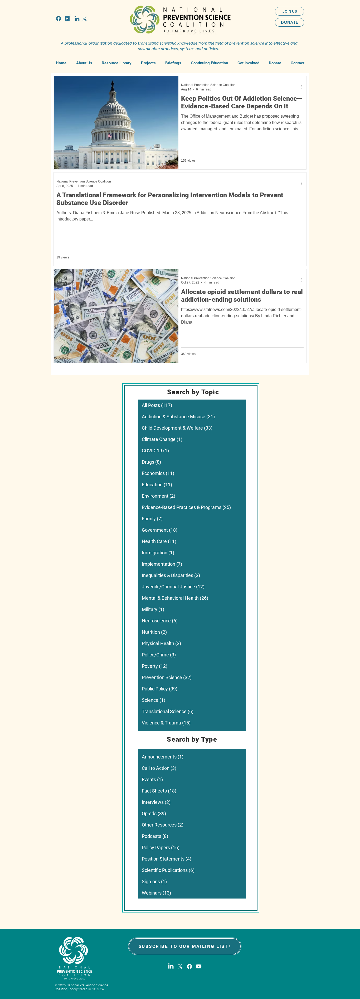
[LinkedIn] (171, 966)
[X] (180, 966)
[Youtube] (198, 966)
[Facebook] (189, 966)
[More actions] (303, 87)
